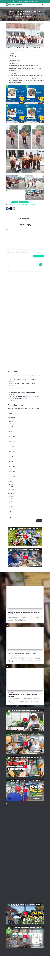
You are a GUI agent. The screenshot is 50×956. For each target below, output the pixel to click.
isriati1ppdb (19, 204)
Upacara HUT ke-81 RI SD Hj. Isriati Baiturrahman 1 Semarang (22, 383)
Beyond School (12, 498)
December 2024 (12, 471)
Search (9, 517)
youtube (13, 1)
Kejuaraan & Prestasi (24, 202)
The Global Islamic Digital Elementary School (32, 952)
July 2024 (10, 481)
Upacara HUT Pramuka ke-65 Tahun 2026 (18, 387)
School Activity (11, 511)
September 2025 (12, 448)
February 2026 (12, 436)
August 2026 (11, 421)
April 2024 (11, 486)
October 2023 (11, 489)
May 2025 (11, 459)
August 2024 (11, 479)
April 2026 (11, 431)
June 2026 (11, 426)
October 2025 (11, 446)
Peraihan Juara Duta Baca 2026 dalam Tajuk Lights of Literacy (22, 392)
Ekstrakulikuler (12, 501)
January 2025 (11, 469)
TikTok (19, 1)
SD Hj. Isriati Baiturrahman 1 (14, 952)
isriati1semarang (25, 204)
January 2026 (11, 438)
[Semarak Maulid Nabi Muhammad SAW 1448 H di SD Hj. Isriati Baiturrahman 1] (25, 595)
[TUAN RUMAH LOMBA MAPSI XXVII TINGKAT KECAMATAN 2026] (25, 636)
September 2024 (12, 476)
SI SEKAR (11, 513)
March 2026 (11, 433)
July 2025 (10, 454)
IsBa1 (9, 408)
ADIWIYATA (11, 496)
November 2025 (12, 443)
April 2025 (11, 461)
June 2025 (11, 456)
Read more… (24, 620)
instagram (16, 1)
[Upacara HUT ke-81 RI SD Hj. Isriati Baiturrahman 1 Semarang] (25, 677)
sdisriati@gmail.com (26, 1)
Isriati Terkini (14, 202)
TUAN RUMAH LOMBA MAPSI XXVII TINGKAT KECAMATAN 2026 (23, 379)
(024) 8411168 (34, 1)
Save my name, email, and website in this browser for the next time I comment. (24, 252)
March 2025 (11, 464)
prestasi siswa (32, 204)
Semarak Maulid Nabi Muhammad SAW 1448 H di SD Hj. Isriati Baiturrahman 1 (25, 375)
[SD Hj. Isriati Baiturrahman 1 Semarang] (15, 5)
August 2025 (11, 451)
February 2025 (12, 466)
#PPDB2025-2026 (12, 204)
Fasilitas (10, 503)
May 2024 (11, 484)
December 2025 (12, 441)
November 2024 (12, 474)
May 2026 (11, 428)
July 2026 (10, 423)
